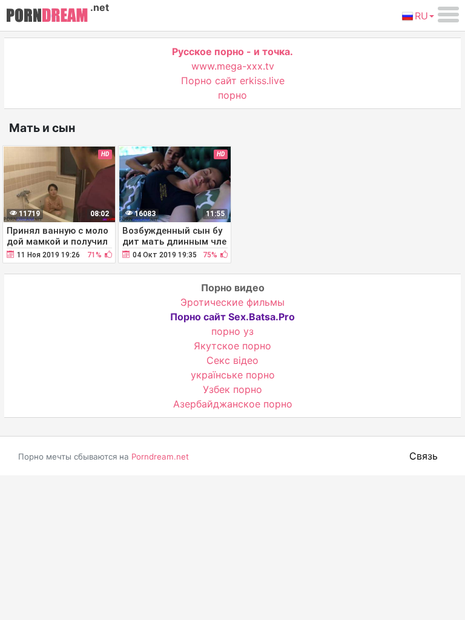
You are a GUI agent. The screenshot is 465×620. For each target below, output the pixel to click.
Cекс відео (232, 360)
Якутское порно (232, 346)
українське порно (233, 375)
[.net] (47, 17)
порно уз (232, 331)
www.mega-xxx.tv (232, 66)
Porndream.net (160, 456)
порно (232, 95)
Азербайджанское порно (232, 404)
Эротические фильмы (232, 302)
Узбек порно (232, 389)
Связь (423, 456)
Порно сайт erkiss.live (233, 80)
